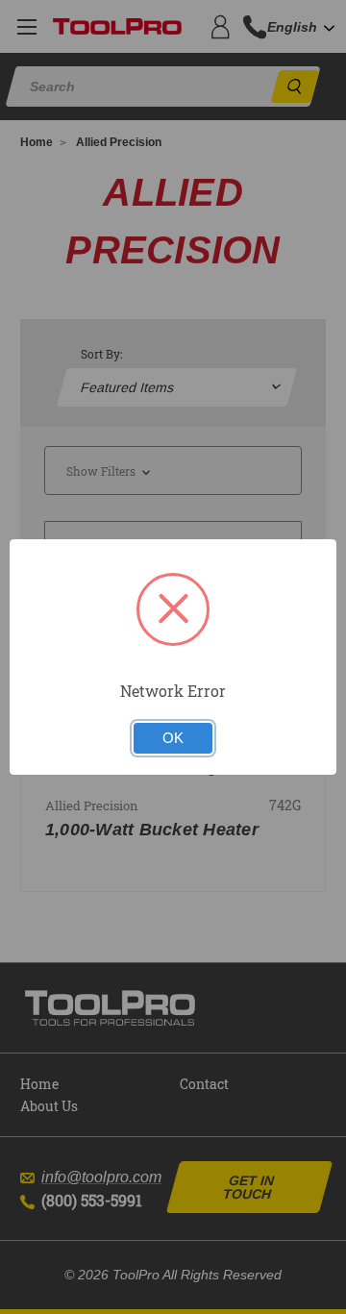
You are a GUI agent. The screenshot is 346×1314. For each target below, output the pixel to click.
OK (173, 738)
